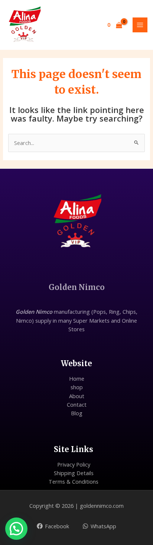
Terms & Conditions (73, 481)
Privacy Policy (73, 464)
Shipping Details (74, 473)
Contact (77, 404)
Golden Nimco (77, 287)
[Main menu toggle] (140, 24)
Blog (76, 413)
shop (77, 387)
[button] (16, 528)
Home (76, 378)
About (76, 396)
